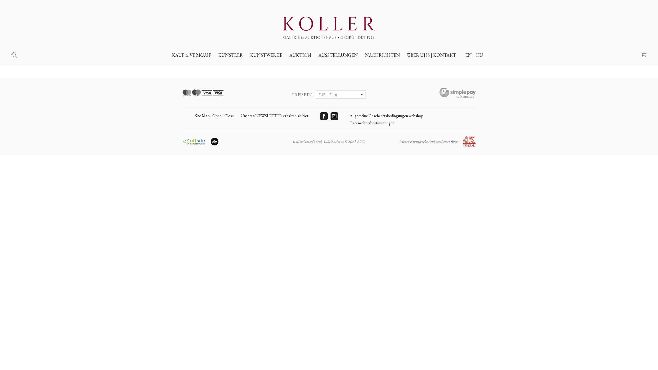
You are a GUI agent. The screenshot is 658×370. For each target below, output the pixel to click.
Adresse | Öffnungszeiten (436, 67)
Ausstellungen (338, 55)
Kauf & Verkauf (191, 55)
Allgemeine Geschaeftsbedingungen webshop (386, 115)
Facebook (324, 116)
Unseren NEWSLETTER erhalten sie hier (274, 115)
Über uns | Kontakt (431, 55)
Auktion (300, 55)
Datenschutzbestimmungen (372, 123)
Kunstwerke (266, 55)
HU (479, 55)
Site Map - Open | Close (214, 115)
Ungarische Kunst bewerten (204, 67)
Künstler (230, 55)
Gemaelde (263, 67)
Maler (228, 67)
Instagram (334, 116)
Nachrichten (382, 55)
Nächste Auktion (311, 67)
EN (468, 55)
